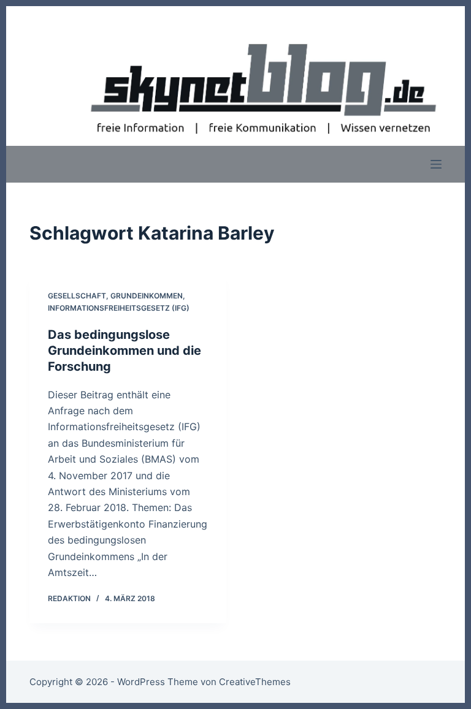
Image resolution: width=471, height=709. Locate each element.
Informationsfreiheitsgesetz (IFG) (119, 308)
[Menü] (436, 164)
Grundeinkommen (146, 295)
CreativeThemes (255, 682)
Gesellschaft (77, 295)
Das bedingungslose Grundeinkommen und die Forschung (124, 350)
